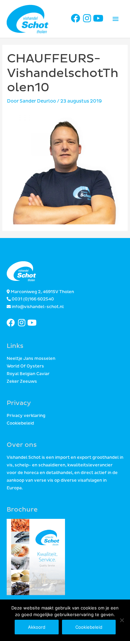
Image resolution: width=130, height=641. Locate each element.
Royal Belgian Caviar (28, 373)
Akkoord (36, 627)
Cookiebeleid (20, 423)
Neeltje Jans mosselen (31, 358)
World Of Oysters (25, 366)
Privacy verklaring (26, 415)
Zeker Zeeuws (22, 381)
